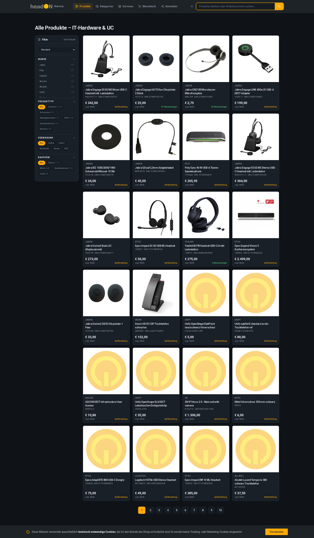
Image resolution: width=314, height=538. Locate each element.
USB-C (62, 143)
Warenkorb (149, 6)
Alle (41, 107)
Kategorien (106, 6)
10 (220, 510)
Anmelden (171, 6)
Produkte (85, 6)
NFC (66, 148)
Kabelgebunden (50, 118)
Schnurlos (47, 112)
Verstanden (276, 531)
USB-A (51, 143)
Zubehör (55, 107)
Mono (45, 168)
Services (128, 6)
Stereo (54, 163)
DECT (69, 118)
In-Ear (44, 174)
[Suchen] (279, 6)
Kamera (45, 129)
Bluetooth (44, 148)
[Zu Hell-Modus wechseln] (192, 6)
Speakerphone (49, 123)
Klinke (57, 148)
